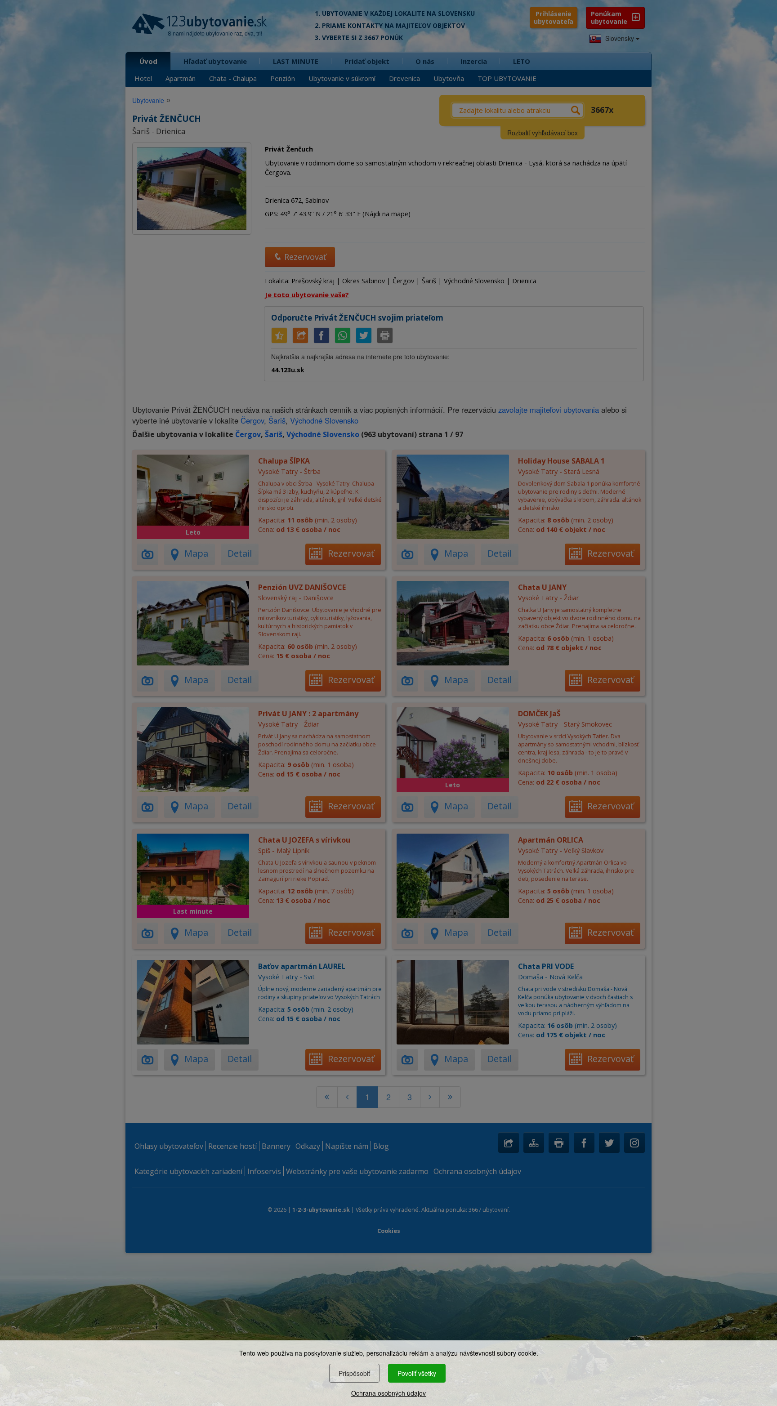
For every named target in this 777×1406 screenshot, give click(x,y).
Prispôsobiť (354, 1373)
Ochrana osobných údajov (388, 1392)
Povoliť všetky (416, 1373)
